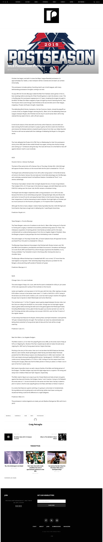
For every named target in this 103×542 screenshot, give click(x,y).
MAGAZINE (67, 526)
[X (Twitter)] (51, 520)
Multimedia (81, 2)
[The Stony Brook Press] (51, 16)
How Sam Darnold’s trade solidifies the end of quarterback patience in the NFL (35, 468)
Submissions (56, 526)
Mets (32, 415)
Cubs (25, 415)
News (54, 2)
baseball (8, 415)
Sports (10, 61)
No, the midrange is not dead (14, 466)
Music (36, 2)
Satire (71, 2)
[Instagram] (57, 520)
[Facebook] (46, 520)
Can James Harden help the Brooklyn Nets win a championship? (56, 467)
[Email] (6, 96)
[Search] (94, 2)
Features (18, 2)
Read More (18, 506)
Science (63, 2)
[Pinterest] (6, 92)
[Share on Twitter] (6, 88)
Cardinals (18, 415)
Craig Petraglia (13, 69)
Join (47, 526)
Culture (27, 2)
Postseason (40, 415)
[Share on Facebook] (6, 84)
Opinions (45, 2)
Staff (34, 526)
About (41, 526)
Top (52, 536)
